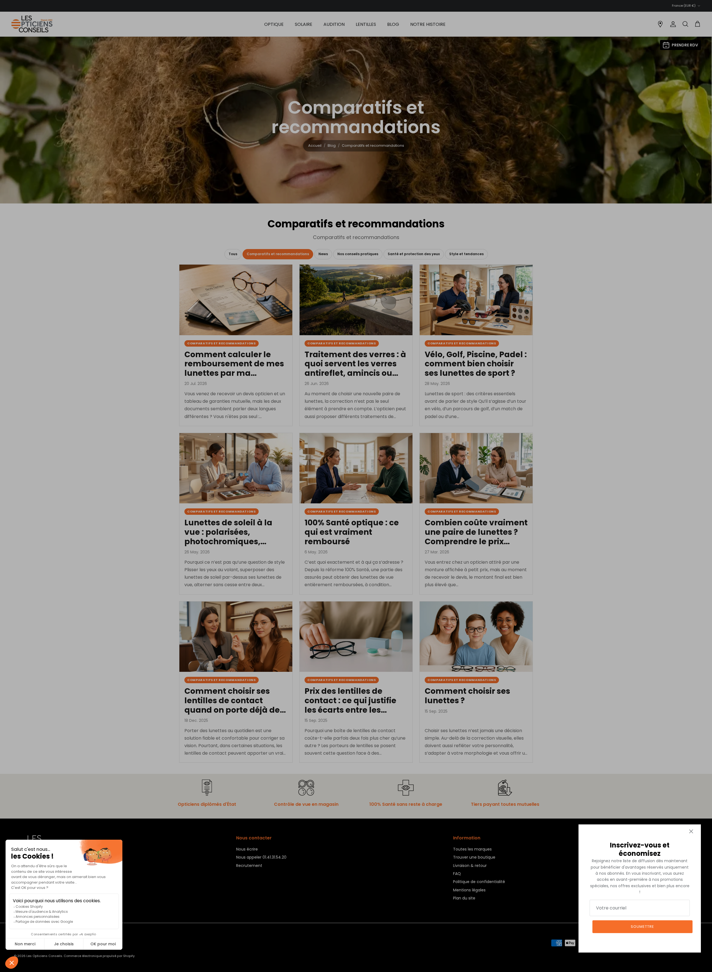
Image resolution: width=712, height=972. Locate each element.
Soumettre (642, 926)
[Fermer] (691, 831)
